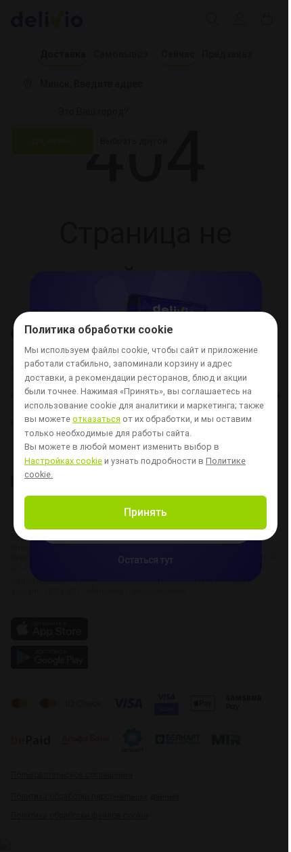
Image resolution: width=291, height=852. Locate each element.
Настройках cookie (63, 461)
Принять (145, 512)
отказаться (96, 419)
